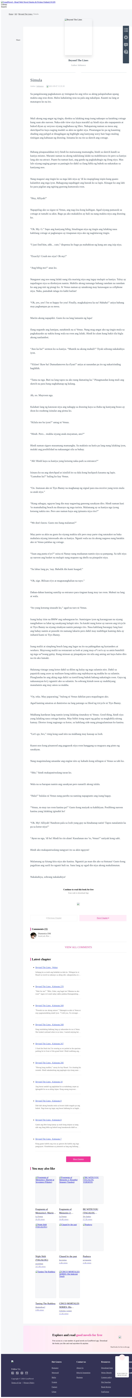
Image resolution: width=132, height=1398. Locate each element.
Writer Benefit (106, 1373)
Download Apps (107, 1368)
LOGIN (52, 2)
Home (11, 14)
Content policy (106, 1377)
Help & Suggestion (83, 1373)
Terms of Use (16, 1383)
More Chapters (78, 1159)
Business (79, 1377)
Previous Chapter (54, 918)
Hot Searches (106, 1382)
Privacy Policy (29, 1383)
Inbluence (40, 86)
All (16, 14)
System (54, 1382)
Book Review (106, 1387)
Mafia (54, 1377)
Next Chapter (102, 918)
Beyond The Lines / (25, 14)
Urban (54, 1392)
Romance (55, 1368)
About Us (79, 1368)
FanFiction (105, 1392)
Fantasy (54, 1387)
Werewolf (55, 1373)
